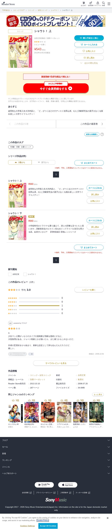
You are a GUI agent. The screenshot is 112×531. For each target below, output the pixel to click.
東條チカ (27, 427)
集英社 (81, 379)
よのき (75, 427)
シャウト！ (55, 10)
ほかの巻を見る (91, 63)
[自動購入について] (102, 134)
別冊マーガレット (53, 38)
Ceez (68, 427)
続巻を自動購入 (92, 134)
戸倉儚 (102, 427)
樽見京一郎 (45, 427)
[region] (56, 522)
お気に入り (90, 51)
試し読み (91, 58)
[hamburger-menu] (109, 4)
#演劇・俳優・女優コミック (20, 147)
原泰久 (10, 427)
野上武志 (53, 427)
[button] (82, 493)
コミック (31, 10)
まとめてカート (90, 163)
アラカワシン (94, 427)
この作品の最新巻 (89, 124)
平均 (23, 290)
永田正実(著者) (39, 38)
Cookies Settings (27, 526)
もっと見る (98, 394)
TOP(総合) (6, 10)
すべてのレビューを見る (56, 363)
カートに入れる (90, 44)
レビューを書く (40, 44)
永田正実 (16, 274)
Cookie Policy (43, 520)
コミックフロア (19, 10)
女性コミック (43, 10)
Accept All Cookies (48, 526)
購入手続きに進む (90, 38)
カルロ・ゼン (37, 427)
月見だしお (61, 427)
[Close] (108, 518)
